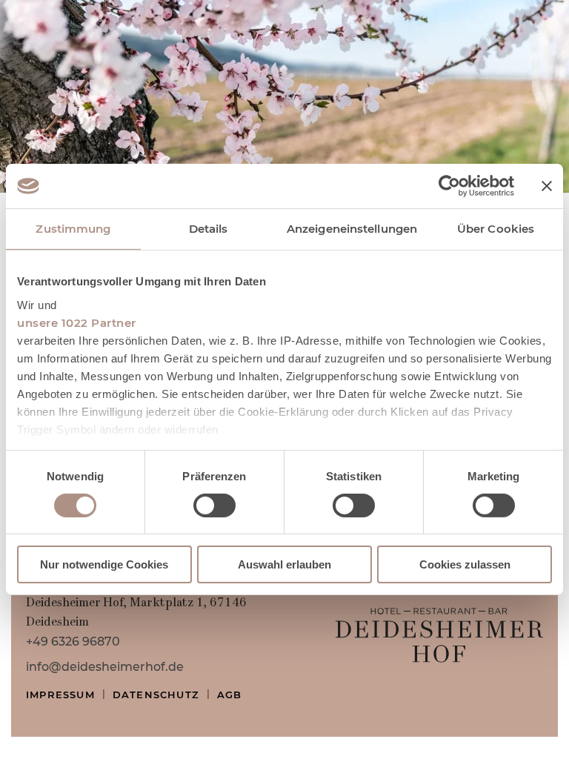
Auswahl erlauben (284, 564)
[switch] (214, 505)
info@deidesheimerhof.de (105, 667)
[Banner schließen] (547, 186)
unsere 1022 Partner (76, 322)
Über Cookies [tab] (495, 229)
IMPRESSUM (60, 694)
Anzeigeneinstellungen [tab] (352, 229)
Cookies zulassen (464, 564)
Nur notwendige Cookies (104, 564)
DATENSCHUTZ (156, 694)
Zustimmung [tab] (73, 229)
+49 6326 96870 (73, 641)
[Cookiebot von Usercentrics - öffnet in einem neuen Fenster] (449, 186)
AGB (229, 694)
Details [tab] (208, 229)
